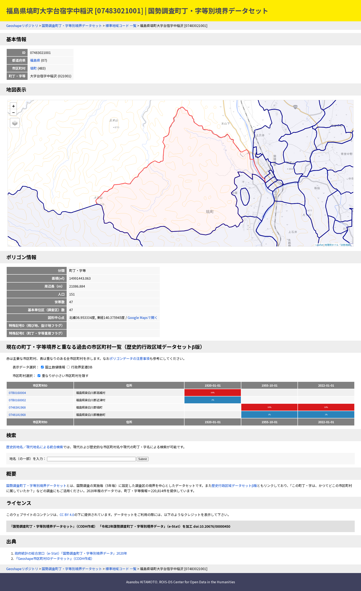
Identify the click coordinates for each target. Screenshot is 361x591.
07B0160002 (17, 400)
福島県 (35, 60)
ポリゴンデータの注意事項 (129, 358)
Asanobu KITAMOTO (141, 581)
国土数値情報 (55, 366)
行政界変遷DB (81, 366)
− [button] (13, 112)
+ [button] (13, 106)
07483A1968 (17, 407)
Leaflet (319, 244)
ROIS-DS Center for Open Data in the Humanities (197, 581)
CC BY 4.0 (67, 514)
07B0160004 (17, 392)
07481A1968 (17, 414)
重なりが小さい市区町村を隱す (65, 375)
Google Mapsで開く (143, 317)
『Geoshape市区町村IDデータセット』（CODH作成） (54, 558)
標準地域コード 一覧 (121, 25)
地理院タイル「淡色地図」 (338, 244)
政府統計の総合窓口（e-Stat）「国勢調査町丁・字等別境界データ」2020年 (71, 553)
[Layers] (14, 122)
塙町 (33, 68)
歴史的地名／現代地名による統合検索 (34, 446)
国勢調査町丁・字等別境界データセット (72, 25)
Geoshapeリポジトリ (22, 25)
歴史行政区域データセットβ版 (234, 485)
